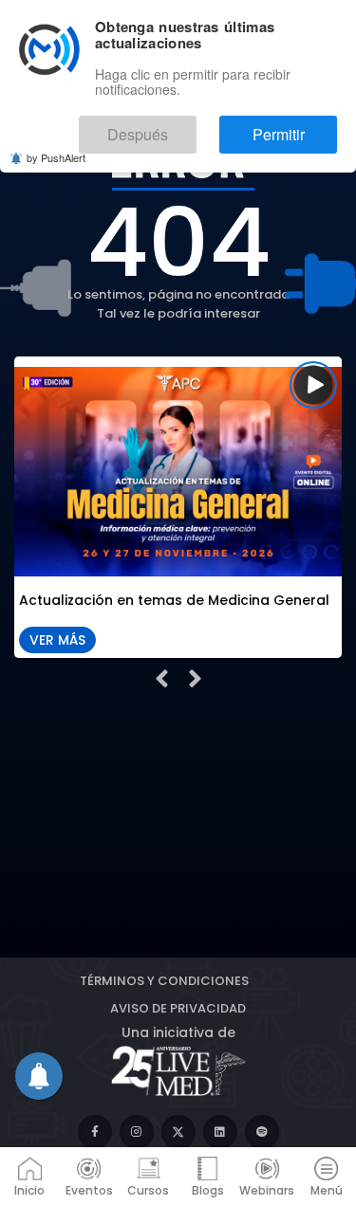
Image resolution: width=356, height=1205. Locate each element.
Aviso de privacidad (178, 1008)
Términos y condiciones (164, 981)
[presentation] (162, 679)
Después (194, 126)
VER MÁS (57, 639)
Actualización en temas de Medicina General (174, 601)
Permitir (296, 126)
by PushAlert (56, 144)
